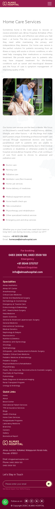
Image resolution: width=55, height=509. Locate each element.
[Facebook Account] (26, 501)
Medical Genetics (10, 329)
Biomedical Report (10, 436)
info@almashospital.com (27, 272)
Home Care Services (11, 417)
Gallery (6, 433)
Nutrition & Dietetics (11, 338)
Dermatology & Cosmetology (15, 301)
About (5, 398)
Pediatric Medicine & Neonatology (17, 357)
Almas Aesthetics (10, 285)
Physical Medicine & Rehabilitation (17, 364)
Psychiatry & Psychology (13, 373)
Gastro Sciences (10, 317)
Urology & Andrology (11, 386)
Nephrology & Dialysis (12, 332)
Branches (7, 427)
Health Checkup (9, 414)
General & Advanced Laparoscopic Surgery (21, 320)
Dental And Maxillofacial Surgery (16, 298)
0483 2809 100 (15, 462)
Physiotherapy (9, 367)
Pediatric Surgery (10, 360)
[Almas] (11, 3)
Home (5, 395)
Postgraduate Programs (13, 420)
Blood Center (8, 402)
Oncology (7, 345)
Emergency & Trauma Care (14, 304)
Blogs (5, 411)
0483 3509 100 (37, 255)
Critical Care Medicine (12, 295)
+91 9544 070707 (27, 263)
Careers (6, 430)
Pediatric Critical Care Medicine (16, 354)
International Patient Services (15, 405)
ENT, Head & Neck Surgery (14, 310)
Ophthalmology (9, 348)
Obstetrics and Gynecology (14, 342)
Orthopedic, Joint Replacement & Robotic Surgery (23, 351)
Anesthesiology (9, 291)
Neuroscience (9, 335)
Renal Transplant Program (14, 382)
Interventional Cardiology (13, 326)
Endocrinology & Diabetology (15, 307)
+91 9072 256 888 (19, 236)
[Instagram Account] (32, 501)
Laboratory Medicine (11, 423)
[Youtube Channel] (42, 501)
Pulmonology (8, 376)
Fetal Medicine (9, 313)
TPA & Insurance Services (14, 408)
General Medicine (10, 323)
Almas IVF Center (10, 288)
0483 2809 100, (18, 255)
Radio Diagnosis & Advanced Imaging (18, 379)
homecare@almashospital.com (23, 239)
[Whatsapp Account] (37, 501)
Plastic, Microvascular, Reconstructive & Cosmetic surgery (27, 370)
